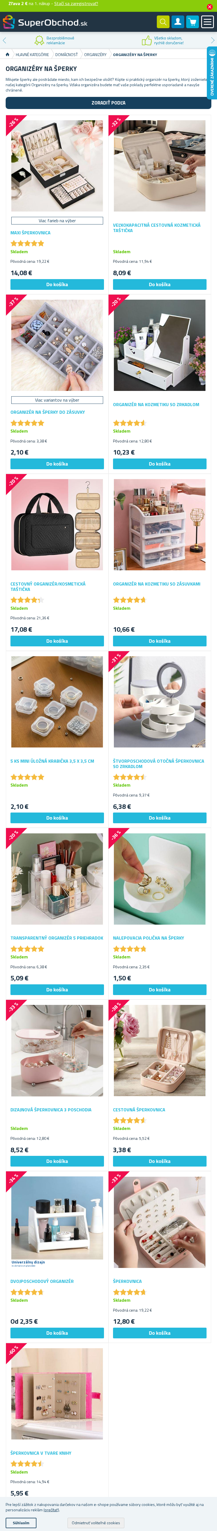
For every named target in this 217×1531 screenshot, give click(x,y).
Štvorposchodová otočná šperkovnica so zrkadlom (158, 763)
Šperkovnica (127, 1281)
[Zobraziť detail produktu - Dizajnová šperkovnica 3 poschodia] (57, 1050)
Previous (4, 40)
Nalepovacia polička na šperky (148, 938)
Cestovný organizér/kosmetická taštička (48, 586)
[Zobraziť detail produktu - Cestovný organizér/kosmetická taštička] (57, 525)
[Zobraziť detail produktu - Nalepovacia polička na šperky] (160, 879)
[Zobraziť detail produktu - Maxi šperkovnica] (57, 166)
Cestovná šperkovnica (139, 1109)
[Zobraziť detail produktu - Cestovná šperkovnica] (160, 1050)
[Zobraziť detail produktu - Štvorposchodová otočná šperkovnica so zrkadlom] (160, 702)
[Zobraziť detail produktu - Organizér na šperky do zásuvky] (57, 345)
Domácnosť (66, 54)
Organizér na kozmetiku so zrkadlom (156, 404)
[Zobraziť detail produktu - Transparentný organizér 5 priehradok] (57, 879)
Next (213, 40)
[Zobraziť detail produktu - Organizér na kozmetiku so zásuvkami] (160, 525)
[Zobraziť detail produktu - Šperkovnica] (160, 1222)
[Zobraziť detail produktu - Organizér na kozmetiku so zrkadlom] (160, 345)
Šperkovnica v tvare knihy (40, 1453)
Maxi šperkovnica (30, 232)
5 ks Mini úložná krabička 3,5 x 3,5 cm (52, 761)
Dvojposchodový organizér (42, 1281)
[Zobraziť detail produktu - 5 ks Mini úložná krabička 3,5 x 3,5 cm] (57, 702)
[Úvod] (7, 54)
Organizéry (95, 54)
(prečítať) (51, 1510)
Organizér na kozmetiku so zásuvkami (156, 584)
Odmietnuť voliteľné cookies (96, 1523)
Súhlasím (21, 1523)
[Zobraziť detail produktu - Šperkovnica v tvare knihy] (57, 1394)
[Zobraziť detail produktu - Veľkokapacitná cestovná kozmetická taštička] (160, 166)
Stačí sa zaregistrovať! (76, 3)
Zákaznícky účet (178, 26)
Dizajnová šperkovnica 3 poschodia (51, 1109)
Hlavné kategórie (32, 54)
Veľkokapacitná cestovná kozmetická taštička (157, 227)
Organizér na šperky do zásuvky (47, 412)
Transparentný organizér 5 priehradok (56, 938)
